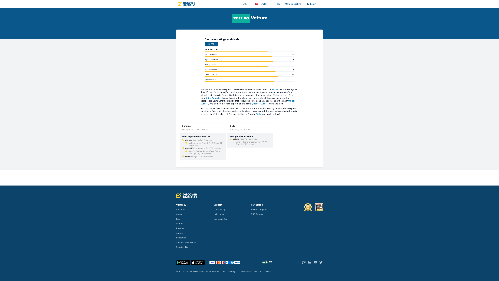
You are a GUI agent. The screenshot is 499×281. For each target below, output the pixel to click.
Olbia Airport (212, 98)
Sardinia (276, 89)
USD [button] (245, 4)
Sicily (258, 114)
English (264, 4)
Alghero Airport (260, 103)
